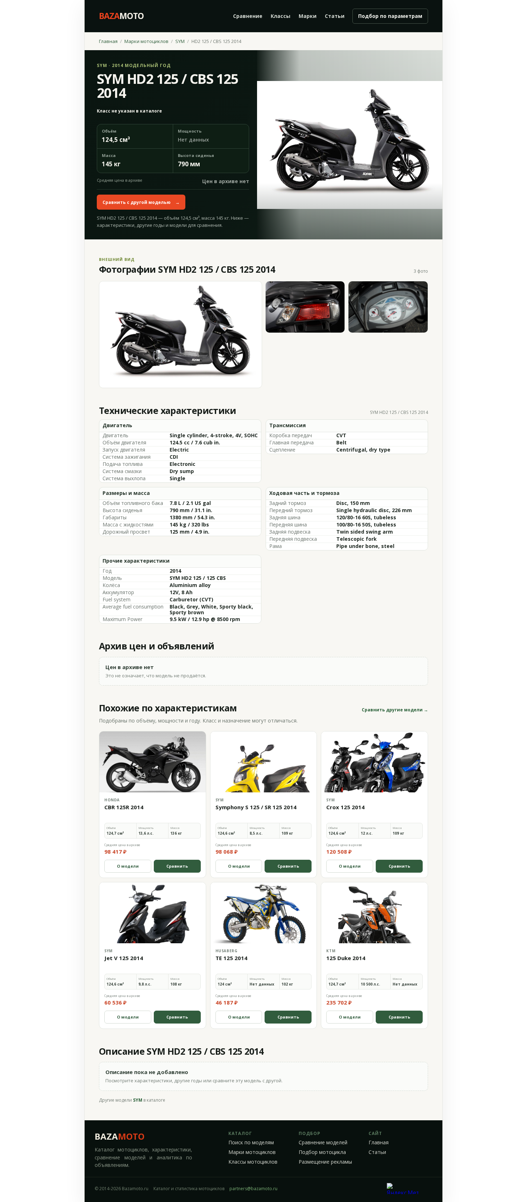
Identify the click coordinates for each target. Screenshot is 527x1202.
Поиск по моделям (251, 1142)
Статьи (335, 16)
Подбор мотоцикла (322, 1152)
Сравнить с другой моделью (141, 202)
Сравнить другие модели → (395, 710)
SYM (180, 41)
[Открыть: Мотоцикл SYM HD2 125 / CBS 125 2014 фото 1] (180, 334)
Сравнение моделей (323, 1142)
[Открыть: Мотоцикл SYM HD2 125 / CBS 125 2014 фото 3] (388, 307)
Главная (108, 41)
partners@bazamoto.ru (253, 1189)
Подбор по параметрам (390, 16)
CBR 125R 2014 (123, 807)
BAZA (119, 1136)
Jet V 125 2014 (123, 958)
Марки (308, 16)
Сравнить (177, 866)
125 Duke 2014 (345, 958)
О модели (128, 866)
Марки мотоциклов (146, 41)
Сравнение (247, 16)
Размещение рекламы (325, 1162)
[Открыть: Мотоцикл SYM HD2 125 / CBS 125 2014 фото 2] (305, 307)
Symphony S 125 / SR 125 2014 (255, 807)
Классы (280, 16)
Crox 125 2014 (345, 807)
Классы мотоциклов (252, 1162)
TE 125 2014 (231, 958)
